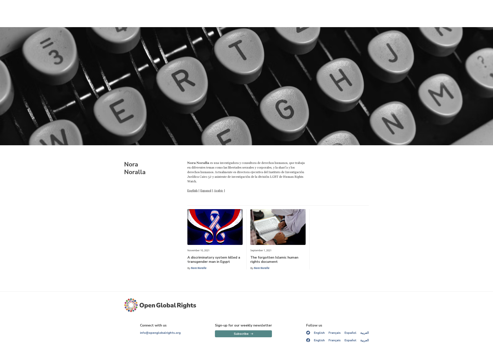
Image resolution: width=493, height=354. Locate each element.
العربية (364, 333)
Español (350, 333)
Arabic (218, 191)
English (192, 191)
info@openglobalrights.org (160, 333)
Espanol (205, 191)
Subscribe (241, 334)
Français (335, 333)
